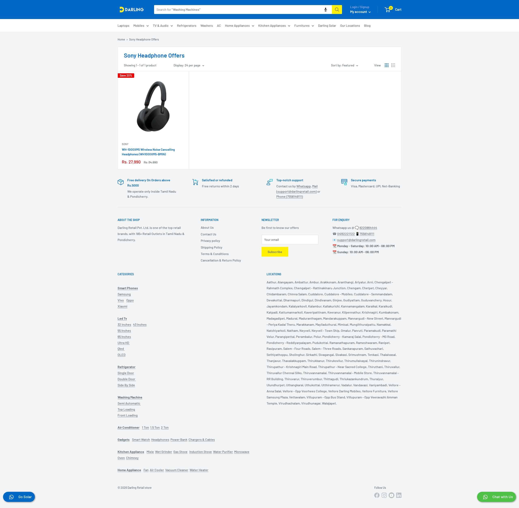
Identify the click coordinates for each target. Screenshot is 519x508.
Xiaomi (122, 306)
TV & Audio (160, 25)
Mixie (150, 452)
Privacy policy (210, 240)
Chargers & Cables (202, 439)
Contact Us (208, 234)
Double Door (127, 379)
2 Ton (165, 427)
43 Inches (140, 324)
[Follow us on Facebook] (377, 495)
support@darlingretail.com (356, 240)
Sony (125, 144)
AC (219, 25)
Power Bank (178, 439)
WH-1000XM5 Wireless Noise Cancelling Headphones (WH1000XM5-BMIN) (148, 152)
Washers (207, 25)
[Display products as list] (393, 65)
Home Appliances (237, 25)
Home (121, 39)
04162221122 (346, 234)
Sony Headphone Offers (144, 39)
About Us (207, 227)
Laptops (123, 25)
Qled (121, 348)
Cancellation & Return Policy (221, 260)
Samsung (124, 294)
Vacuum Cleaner (176, 470)
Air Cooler (157, 470)
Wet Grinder (163, 452)
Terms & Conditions (215, 254)
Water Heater (199, 470)
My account (359, 12)
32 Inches (124, 324)
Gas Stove (180, 452)
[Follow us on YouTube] (391, 495)
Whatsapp (303, 186)
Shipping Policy (211, 247)
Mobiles (138, 25)
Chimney (132, 458)
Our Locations (350, 25)
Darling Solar (327, 25)
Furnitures (302, 25)
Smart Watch (141, 439)
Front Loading (128, 415)
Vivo (121, 300)
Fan (146, 470)
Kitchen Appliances (272, 25)
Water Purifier (223, 452)
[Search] (337, 9)
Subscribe (275, 252)
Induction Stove (200, 452)
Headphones (160, 439)
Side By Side (126, 385)
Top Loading (126, 409)
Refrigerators (186, 25)
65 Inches (124, 336)
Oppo (130, 300)
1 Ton (145, 427)
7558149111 (366, 234)
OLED (121, 354)
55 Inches (124, 330)
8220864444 (368, 227)
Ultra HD (124, 343)
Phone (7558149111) (289, 196)
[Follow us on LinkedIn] (398, 495)
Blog (367, 25)
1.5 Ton (155, 427)
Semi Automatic (129, 403)
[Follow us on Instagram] (384, 495)
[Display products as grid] (386, 65)
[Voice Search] (325, 9)
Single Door (126, 373)
